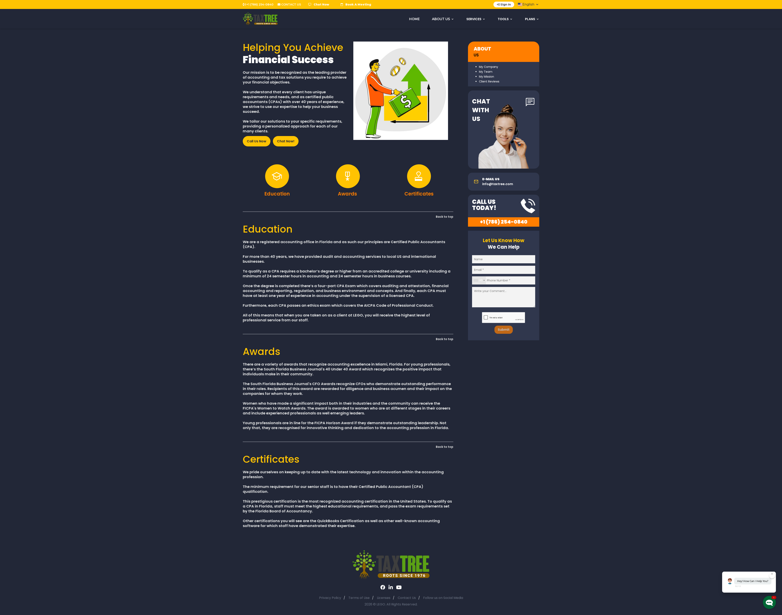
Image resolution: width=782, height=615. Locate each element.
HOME (414, 19)
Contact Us (407, 597)
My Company (488, 67)
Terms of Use (359, 597)
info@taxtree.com (497, 184)
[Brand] (391, 564)
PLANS (530, 19)
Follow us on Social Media (443, 597)
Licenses (383, 597)
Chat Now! (285, 141)
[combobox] (479, 280)
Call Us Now (256, 141)
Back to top (444, 217)
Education (277, 193)
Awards (348, 193)
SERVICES (473, 19)
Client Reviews (489, 81)
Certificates (419, 193)
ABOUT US (441, 19)
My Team (485, 72)
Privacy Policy (330, 597)
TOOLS (503, 19)
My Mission (486, 77)
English (528, 4)
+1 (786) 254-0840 (503, 221)
